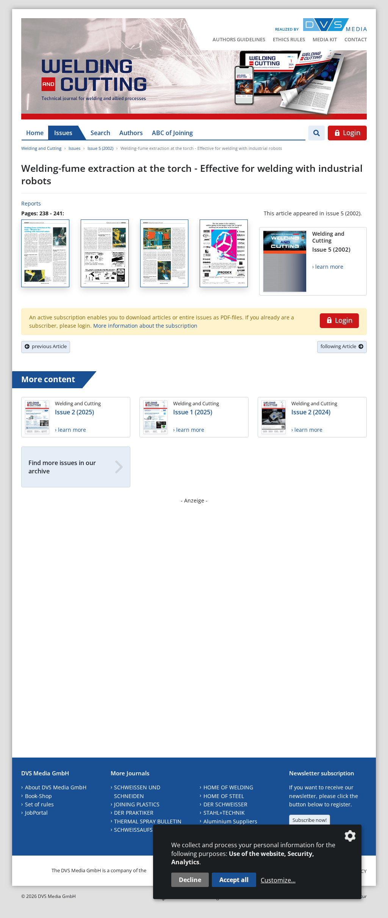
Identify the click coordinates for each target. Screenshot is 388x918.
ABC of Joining (172, 133)
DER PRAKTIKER (133, 812)
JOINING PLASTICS (137, 804)
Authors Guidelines (239, 39)
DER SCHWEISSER (225, 804)
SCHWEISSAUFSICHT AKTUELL (151, 829)
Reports (31, 203)
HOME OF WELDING (228, 787)
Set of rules (39, 804)
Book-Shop (38, 796)
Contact (355, 39)
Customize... (278, 880)
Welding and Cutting (41, 148)
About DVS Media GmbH (55, 787)
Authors (131, 133)
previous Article (48, 346)
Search (100, 133)
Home (35, 133)
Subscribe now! (310, 820)
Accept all (234, 880)
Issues (63, 133)
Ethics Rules (289, 39)
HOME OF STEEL (223, 796)
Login (350, 132)
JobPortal (36, 812)
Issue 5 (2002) (100, 148)
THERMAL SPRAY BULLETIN (147, 821)
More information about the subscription (145, 325)
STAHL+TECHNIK (224, 812)
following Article (339, 346)
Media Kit (325, 39)
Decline (190, 880)
